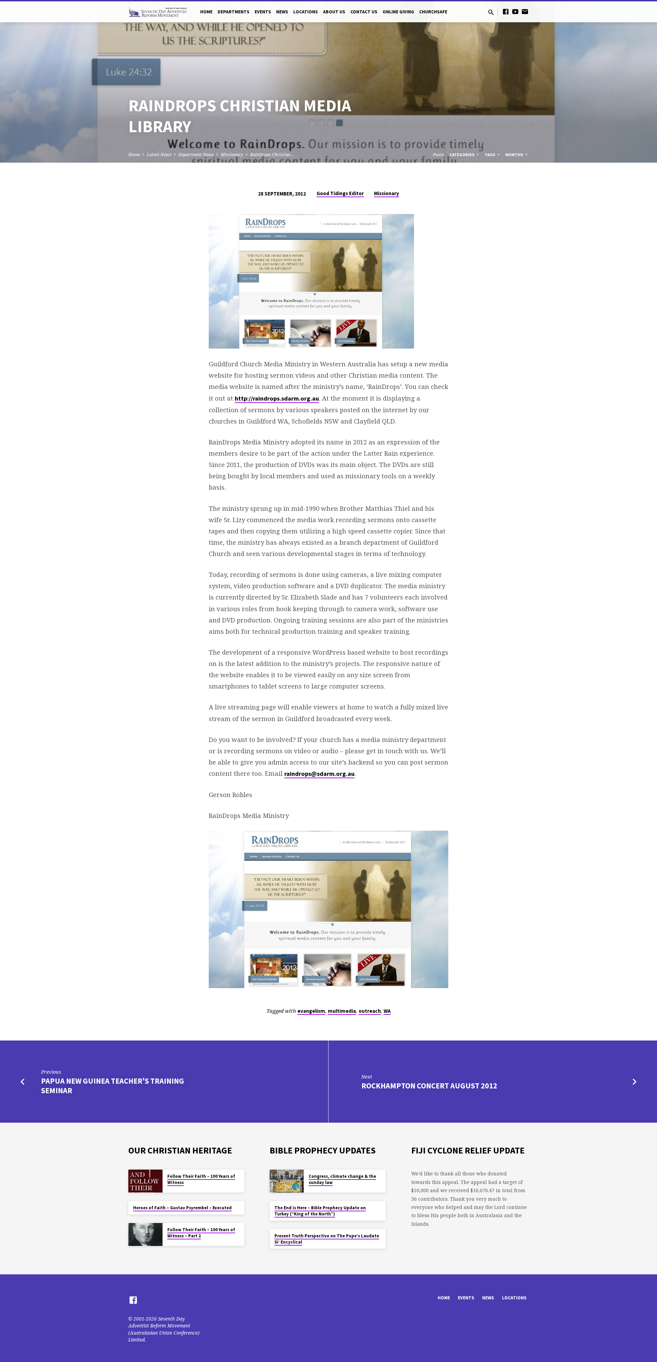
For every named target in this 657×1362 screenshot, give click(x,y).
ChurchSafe (433, 12)
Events (263, 12)
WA (387, 1011)
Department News (196, 154)
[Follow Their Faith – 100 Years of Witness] (145, 1181)
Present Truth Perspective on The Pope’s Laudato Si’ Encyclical (326, 1239)
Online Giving (398, 12)
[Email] (525, 11)
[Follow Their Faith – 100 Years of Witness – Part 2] (145, 1234)
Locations (305, 12)
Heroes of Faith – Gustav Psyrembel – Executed (182, 1208)
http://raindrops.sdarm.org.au (277, 398)
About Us (334, 12)
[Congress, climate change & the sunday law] (287, 1181)
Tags (490, 154)
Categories (462, 154)
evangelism (311, 1011)
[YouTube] (515, 11)
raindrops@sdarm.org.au (319, 774)
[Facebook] (506, 11)
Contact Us (363, 12)
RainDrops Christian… (272, 154)
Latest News (159, 154)
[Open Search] (491, 12)
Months (514, 154)
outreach (370, 1011)
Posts (438, 154)
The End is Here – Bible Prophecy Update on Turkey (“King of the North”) (320, 1211)
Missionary (232, 154)
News (282, 12)
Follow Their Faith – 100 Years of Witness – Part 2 (201, 1233)
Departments (233, 12)
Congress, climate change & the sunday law (342, 1179)
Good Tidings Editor (340, 193)
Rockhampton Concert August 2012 (429, 1085)
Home (206, 12)
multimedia (342, 1011)
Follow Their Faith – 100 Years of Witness (201, 1179)
